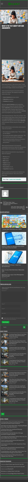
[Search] (24, 327)
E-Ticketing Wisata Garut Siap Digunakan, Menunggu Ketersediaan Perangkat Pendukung (17, 355)
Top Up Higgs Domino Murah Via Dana (16, 473)
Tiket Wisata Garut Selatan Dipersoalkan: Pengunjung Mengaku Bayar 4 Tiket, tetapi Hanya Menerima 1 (18, 342)
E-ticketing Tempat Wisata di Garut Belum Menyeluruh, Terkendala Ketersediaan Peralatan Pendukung (17, 335)
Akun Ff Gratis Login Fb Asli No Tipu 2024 (15, 464)
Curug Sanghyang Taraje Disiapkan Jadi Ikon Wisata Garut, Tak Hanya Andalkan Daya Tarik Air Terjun (17, 362)
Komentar (4, 290)
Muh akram (3, 471)
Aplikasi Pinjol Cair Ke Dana (14, 471)
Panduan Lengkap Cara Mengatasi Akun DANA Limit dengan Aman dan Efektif (13, 247)
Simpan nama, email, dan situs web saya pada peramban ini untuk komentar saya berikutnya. (14, 319)
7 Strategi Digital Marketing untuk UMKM (12, 229)
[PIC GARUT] (14, 3)
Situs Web (4, 313)
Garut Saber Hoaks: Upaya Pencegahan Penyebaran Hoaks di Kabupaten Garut (10, 203)
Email (3, 308)
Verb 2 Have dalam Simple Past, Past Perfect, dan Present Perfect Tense (18, 207)
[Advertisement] (14, 45)
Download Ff (10, 468)
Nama (3, 304)
